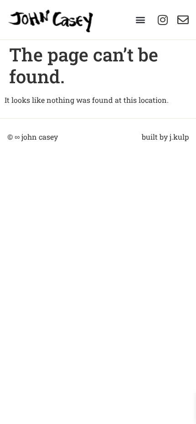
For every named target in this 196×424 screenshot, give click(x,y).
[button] (140, 19)
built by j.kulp (165, 136)
